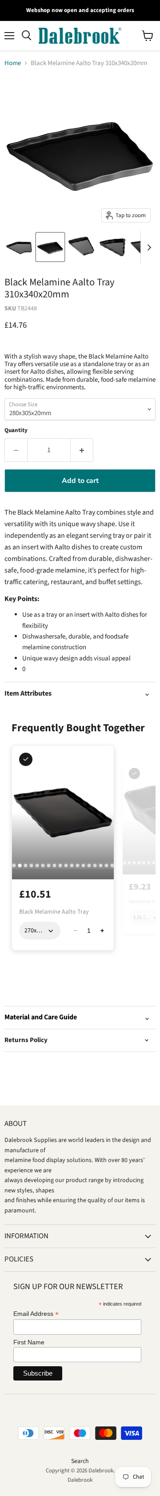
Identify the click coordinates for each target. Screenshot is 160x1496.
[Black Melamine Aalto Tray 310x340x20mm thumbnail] (19, 247)
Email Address (36, 1314)
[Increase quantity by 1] (82, 450)
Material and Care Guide (40, 1017)
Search (80, 1461)
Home (12, 63)
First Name (28, 1342)
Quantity (16, 430)
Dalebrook (80, 1480)
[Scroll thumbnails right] (147, 247)
